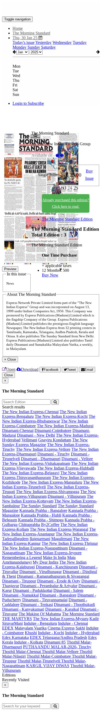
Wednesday (62, 42)
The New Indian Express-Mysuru (60, 618)
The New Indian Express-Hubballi (65, 468)
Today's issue (24, 42)
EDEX (8, 628)
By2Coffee (50, 524)
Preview (10, 269)
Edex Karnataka (15, 637)
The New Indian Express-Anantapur (49, 531)
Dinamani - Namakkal (20, 595)
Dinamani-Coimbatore (53, 430)
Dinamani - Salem (68, 590)
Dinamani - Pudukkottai (32, 590)
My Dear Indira (45, 562)
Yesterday (43, 42)
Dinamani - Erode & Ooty (58, 581)
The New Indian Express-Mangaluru (51, 482)
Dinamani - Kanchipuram (57, 567)
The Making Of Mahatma (40, 614)
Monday (19, 47)
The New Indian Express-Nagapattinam (35, 548)
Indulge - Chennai (73, 623)
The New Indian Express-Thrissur (70, 543)
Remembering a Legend (22, 557)
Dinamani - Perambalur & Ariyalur (48, 585)
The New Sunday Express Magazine (45, 442)
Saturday (48, 47)
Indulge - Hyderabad (82, 633)
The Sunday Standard (39, 506)
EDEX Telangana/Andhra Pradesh (58, 637)
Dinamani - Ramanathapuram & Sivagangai (53, 576)
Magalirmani (61, 538)
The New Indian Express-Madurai (65, 426)
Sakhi (80, 628)
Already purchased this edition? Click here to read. (65, 203)
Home (18, 28)
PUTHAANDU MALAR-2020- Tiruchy (57, 647)
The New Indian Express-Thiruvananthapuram (45, 475)
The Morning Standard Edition (67, 219)
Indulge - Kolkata (28, 642)
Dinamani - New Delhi (36, 435)
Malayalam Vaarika (31, 628)
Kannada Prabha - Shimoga (41, 520)
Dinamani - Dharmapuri (40, 458)
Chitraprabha (29, 524)
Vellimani (29, 440)
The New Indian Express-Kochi (61, 416)
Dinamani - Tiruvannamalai (44, 600)
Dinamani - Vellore (77, 458)
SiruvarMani (12, 623)
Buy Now (50, 275)
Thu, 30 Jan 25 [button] (25, 38)
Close (8, 375)
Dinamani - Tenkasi (36, 604)
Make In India (54, 557)
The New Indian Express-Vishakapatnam (36, 463)
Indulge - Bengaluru (40, 623)
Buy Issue (89, 175)
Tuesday (80, 42)
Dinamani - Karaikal (62, 609)
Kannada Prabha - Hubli (41, 515)
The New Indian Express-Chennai (30, 411)
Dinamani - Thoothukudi (74, 604)
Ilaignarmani (40, 538)
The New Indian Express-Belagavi (30, 473)
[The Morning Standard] (51, 8)
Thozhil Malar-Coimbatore (49, 656)
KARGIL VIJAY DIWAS (47, 665)
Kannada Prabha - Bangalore (43, 510)
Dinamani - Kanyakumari (23, 609)
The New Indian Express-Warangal (59, 529)
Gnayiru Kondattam (54, 440)
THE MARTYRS (17, 618)
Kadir (94, 618)
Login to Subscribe (28, 103)
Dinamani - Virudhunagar (40, 571)
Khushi (31, 633)
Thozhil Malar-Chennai (22, 651)
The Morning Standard (81, 614)
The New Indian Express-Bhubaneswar (48, 418)
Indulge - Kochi (51, 633)
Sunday (33, 47)
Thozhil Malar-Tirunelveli (39, 661)
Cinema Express (61, 628)
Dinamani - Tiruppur (19, 581)
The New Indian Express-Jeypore (54, 553)
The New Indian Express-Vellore (43, 449)
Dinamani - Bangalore (58, 595)
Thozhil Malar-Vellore (61, 651)
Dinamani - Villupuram (67, 496)
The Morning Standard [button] (31, 33)
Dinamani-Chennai (17, 430)
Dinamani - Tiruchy (53, 454)
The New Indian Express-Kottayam (47, 498)
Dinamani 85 (55, 642)
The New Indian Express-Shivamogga (47, 491)
